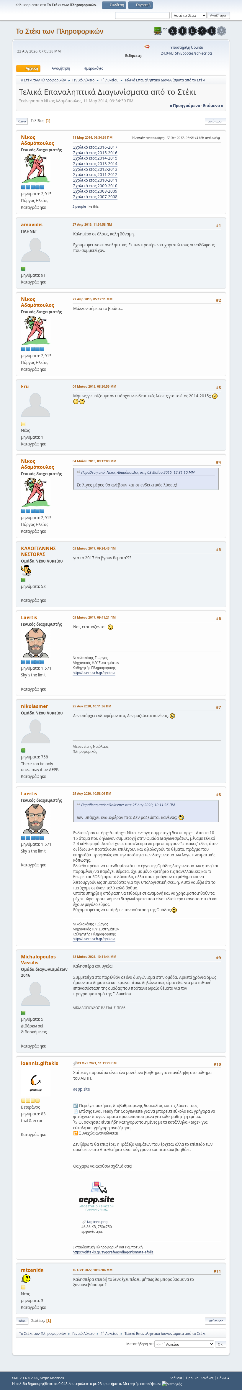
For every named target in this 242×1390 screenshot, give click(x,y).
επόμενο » (213, 105)
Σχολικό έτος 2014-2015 (95, 158)
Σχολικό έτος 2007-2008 (95, 196)
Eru (25, 386)
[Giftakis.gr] (23, 1127)
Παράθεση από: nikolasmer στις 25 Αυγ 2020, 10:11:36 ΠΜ (128, 804)
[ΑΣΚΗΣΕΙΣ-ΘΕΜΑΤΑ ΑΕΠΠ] (23, 681)
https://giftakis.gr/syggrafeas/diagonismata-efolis (113, 1252)
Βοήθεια (175, 1378)
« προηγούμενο (185, 105)
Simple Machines (52, 1378)
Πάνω (22, 1321)
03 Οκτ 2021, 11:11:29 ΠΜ (97, 1063)
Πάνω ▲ (223, 1378)
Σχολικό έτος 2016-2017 (95, 147)
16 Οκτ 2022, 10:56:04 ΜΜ (92, 1270)
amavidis (31, 224)
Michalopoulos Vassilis (38, 959)
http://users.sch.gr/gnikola (94, 672)
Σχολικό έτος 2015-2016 (95, 152)
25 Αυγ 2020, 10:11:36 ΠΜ (92, 706)
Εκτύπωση (215, 121)
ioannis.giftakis (39, 1063)
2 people (79, 206)
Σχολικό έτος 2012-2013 (95, 169)
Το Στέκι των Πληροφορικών (59, 31)
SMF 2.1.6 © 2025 (25, 1378)
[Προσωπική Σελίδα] (23, 1038)
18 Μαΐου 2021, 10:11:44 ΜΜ (94, 956)
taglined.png (96, 1221)
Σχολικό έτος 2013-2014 (95, 163)
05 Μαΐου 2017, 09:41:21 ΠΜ (94, 617)
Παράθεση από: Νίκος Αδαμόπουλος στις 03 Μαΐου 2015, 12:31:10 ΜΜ (137, 472)
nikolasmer (34, 706)
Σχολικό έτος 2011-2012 (95, 174)
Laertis (29, 617)
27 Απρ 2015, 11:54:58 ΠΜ (92, 224)
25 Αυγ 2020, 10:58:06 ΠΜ (92, 793)
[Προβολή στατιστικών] (172, 1383)
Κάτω (22, 121)
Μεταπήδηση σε (139, 1343)
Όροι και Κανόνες (199, 1378)
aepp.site (81, 1089)
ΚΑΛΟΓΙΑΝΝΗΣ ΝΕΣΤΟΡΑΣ (38, 551)
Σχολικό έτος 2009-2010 (95, 185)
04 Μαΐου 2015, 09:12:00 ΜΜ (94, 461)
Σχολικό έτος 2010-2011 (95, 180)
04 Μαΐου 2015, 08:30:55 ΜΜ (94, 386)
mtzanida (32, 1270)
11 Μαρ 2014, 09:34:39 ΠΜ (92, 137)
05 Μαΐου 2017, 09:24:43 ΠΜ (94, 548)
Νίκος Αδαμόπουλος (37, 140)
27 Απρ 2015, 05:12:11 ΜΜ (92, 299)
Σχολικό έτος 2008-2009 (95, 191)
